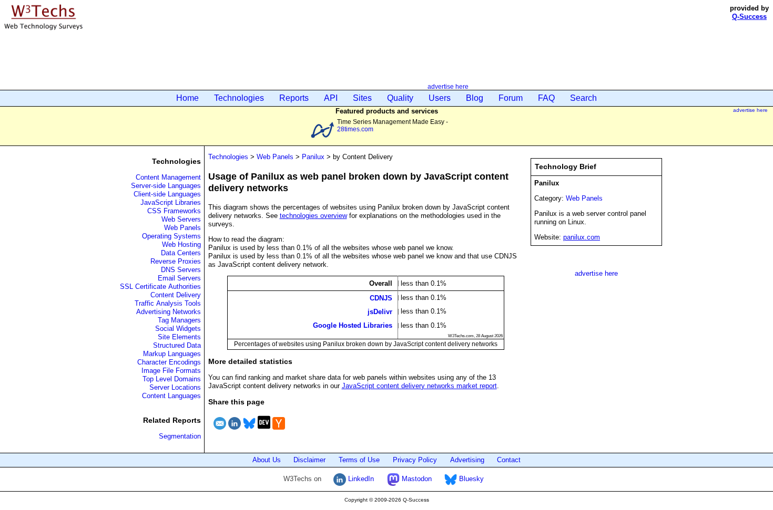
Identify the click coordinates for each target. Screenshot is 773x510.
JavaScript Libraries (170, 202)
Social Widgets (178, 328)
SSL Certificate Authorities (160, 286)
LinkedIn (360, 479)
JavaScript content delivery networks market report (419, 386)
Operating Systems (171, 236)
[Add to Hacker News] (278, 431)
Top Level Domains (172, 379)
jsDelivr (380, 312)
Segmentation (180, 436)
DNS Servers (181, 270)
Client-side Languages (167, 194)
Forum (511, 97)
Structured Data (177, 345)
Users (440, 97)
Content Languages (171, 396)
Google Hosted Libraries (352, 325)
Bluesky (470, 479)
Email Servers (179, 278)
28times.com (355, 129)
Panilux (313, 157)
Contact (509, 460)
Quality (400, 97)
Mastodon (416, 479)
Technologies (239, 97)
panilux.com (581, 237)
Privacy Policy (415, 460)
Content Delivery (175, 295)
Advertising (467, 460)
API (331, 97)
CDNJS (381, 297)
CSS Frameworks (174, 211)
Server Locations (175, 387)
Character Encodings (169, 362)
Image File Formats (171, 370)
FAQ (546, 97)
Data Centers (181, 253)
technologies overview (313, 216)
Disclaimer (309, 460)
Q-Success (749, 16)
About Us (266, 460)
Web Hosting (181, 244)
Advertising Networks (168, 312)
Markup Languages (172, 354)
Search (583, 97)
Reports (294, 97)
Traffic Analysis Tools (168, 303)
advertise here (448, 86)
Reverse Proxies (175, 261)
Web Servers (181, 219)
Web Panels (182, 228)
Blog (474, 97)
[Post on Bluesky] (249, 431)
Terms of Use (359, 460)
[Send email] (219, 431)
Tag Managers (179, 320)
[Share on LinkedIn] (234, 431)
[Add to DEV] (264, 431)
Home (187, 97)
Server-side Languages (166, 186)
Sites (362, 97)
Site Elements (179, 337)
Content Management (168, 177)
